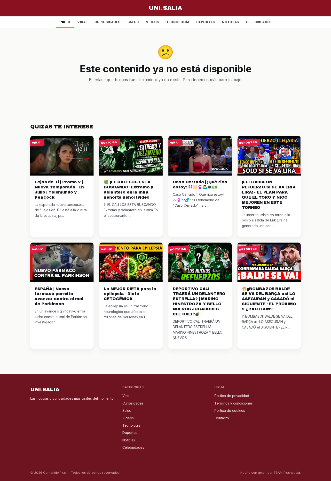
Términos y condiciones (233, 403)
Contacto (221, 418)
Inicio (64, 22)
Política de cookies (229, 410)
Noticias (230, 22)
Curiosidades (107, 22)
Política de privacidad (231, 396)
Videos (152, 22)
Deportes (205, 22)
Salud (133, 22)
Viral (82, 22)
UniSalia (165, 8)
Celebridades (259, 22)
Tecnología (177, 22)
